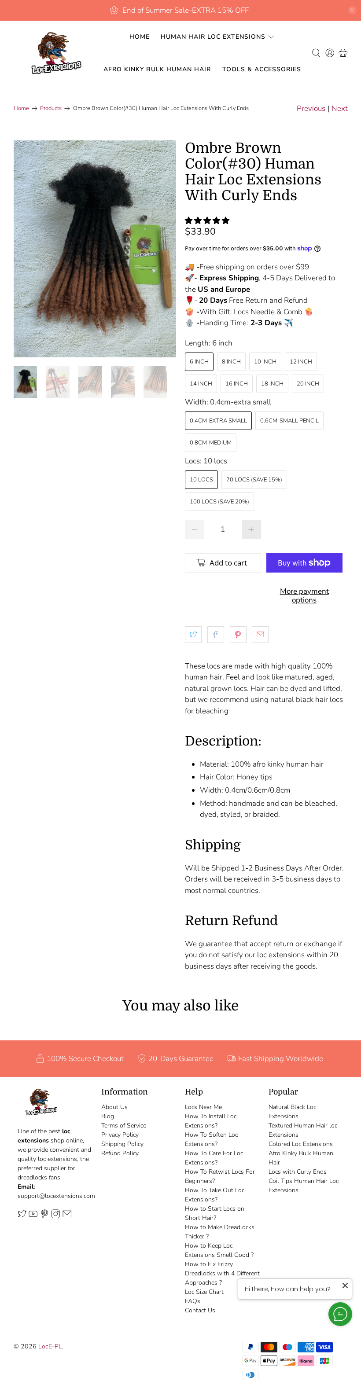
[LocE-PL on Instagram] (55, 1216)
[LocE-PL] (54, 53)
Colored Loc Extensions (301, 1144)
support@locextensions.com (56, 1196)
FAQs (192, 1301)
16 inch (236, 384)
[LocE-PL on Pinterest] (44, 1216)
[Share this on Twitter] (193, 634)
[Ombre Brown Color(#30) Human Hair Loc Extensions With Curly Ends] (95, 248)
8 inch (231, 362)
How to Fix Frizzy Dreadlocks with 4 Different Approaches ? (222, 1273)
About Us (114, 1107)
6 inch (199, 362)
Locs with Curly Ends (298, 1172)
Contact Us (200, 1310)
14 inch (201, 384)
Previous (311, 108)
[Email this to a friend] (260, 634)
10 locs (201, 480)
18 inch (272, 384)
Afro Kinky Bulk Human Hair (157, 69)
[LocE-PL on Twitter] (22, 1216)
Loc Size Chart (204, 1292)
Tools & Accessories (261, 69)
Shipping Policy (122, 1144)
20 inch (308, 384)
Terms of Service (123, 1125)
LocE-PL (50, 1346)
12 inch (301, 362)
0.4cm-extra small (218, 421)
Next (340, 108)
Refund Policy (120, 1153)
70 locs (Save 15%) (254, 480)
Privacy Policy (120, 1135)
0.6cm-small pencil (289, 421)
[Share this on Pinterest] (238, 634)
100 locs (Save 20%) (219, 502)
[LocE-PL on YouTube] (33, 1216)
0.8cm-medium (211, 443)
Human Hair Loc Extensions (213, 37)
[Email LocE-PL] (67, 1216)
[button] (207, 221)
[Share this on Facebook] (215, 634)
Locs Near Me (203, 1107)
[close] (352, 10)
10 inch (265, 362)
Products (51, 108)
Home (139, 37)
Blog (107, 1116)
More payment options (304, 595)
